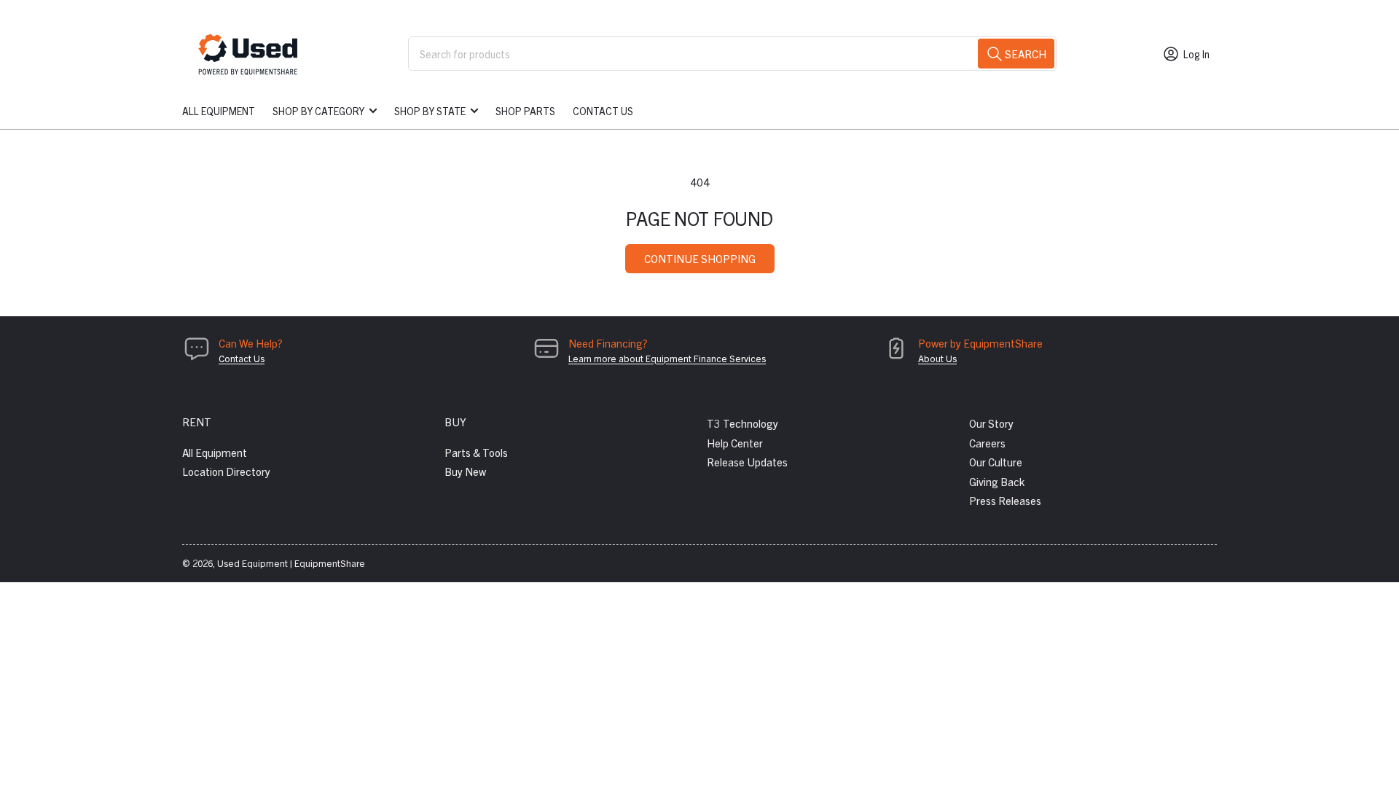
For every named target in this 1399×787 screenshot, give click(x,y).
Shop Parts (525, 110)
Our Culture (995, 462)
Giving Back (996, 481)
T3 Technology (742, 423)
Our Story (991, 423)
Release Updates (747, 462)
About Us (937, 358)
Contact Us (603, 110)
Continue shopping (700, 258)
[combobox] (732, 53)
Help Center (735, 443)
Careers (987, 443)
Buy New (465, 471)
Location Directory (226, 471)
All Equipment (218, 110)
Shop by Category (318, 110)
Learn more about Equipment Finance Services (667, 358)
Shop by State (430, 110)
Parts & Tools (476, 452)
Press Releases (1005, 500)
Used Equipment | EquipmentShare (291, 563)
